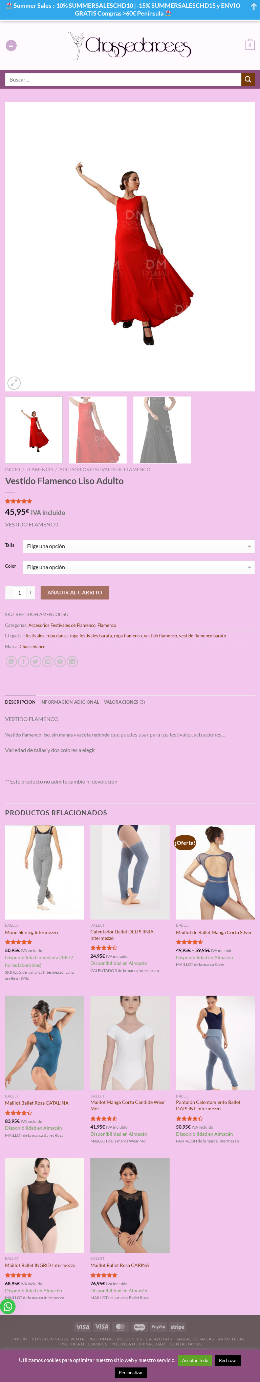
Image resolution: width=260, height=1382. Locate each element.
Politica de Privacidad (138, 1343)
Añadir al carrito (75, 592)
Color (10, 566)
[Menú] (11, 45)
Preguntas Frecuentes (115, 1338)
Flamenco (39, 469)
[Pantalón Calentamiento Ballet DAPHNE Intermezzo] (215, 1043)
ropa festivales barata (91, 635)
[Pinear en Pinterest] (60, 661)
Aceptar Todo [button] (195, 1360)
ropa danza (57, 635)
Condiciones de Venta (58, 1338)
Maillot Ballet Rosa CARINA (119, 1265)
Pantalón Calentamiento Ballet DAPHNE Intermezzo (208, 1105)
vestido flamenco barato (202, 635)
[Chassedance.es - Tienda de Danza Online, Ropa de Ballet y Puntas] (130, 45)
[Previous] (19, 247)
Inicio (12, 469)
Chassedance (32, 646)
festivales (35, 635)
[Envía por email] (47, 661)
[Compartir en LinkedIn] (72, 661)
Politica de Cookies (83, 1343)
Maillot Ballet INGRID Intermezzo (40, 1265)
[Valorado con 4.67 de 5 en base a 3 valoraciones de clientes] (130, 501)
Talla (10, 545)
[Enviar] (248, 79)
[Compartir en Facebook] (23, 661)
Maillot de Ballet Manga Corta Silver (214, 932)
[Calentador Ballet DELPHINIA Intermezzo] (129, 872)
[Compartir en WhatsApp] (11, 661)
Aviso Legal (231, 1338)
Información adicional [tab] (69, 702)
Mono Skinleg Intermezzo (31, 932)
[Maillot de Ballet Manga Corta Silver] (215, 872)
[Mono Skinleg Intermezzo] (44, 872)
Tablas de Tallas (195, 1338)
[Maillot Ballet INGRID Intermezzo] (44, 1205)
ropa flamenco (128, 635)
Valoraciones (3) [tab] (124, 702)
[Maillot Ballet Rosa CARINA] (129, 1205)
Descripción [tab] (20, 702)
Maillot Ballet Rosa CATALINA (37, 1103)
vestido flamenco (160, 635)
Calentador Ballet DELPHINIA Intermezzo (122, 935)
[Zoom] (14, 383)
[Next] (241, 247)
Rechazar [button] (228, 1360)
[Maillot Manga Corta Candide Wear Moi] (129, 1043)
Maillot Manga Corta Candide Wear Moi (127, 1105)
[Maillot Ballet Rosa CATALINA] (44, 1043)
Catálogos (159, 1338)
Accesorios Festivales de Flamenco (104, 469)
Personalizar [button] (131, 1372)
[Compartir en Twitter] (35, 661)
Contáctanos (186, 1343)
